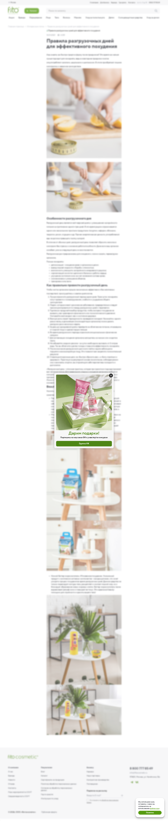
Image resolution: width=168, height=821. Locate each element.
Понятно (150, 813)
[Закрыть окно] (111, 375)
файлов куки (154, 808)
